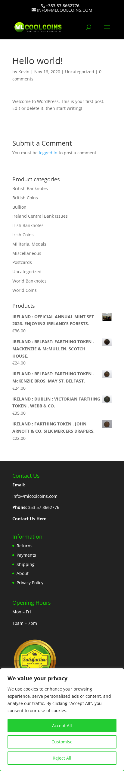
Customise (62, 742)
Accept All (62, 725)
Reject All (62, 758)
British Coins (25, 198)
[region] (62, 719)
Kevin (23, 71)
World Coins (24, 290)
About (23, 573)
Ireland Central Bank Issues (40, 216)
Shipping (26, 564)
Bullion (19, 207)
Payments (26, 555)
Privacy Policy (30, 582)
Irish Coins (23, 234)
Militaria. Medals (29, 244)
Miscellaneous (26, 253)
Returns (25, 546)
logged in (48, 153)
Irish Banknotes (28, 225)
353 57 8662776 (43, 507)
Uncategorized (79, 71)
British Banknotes (30, 188)
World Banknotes (29, 281)
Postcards (22, 262)
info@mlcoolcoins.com (34, 496)
